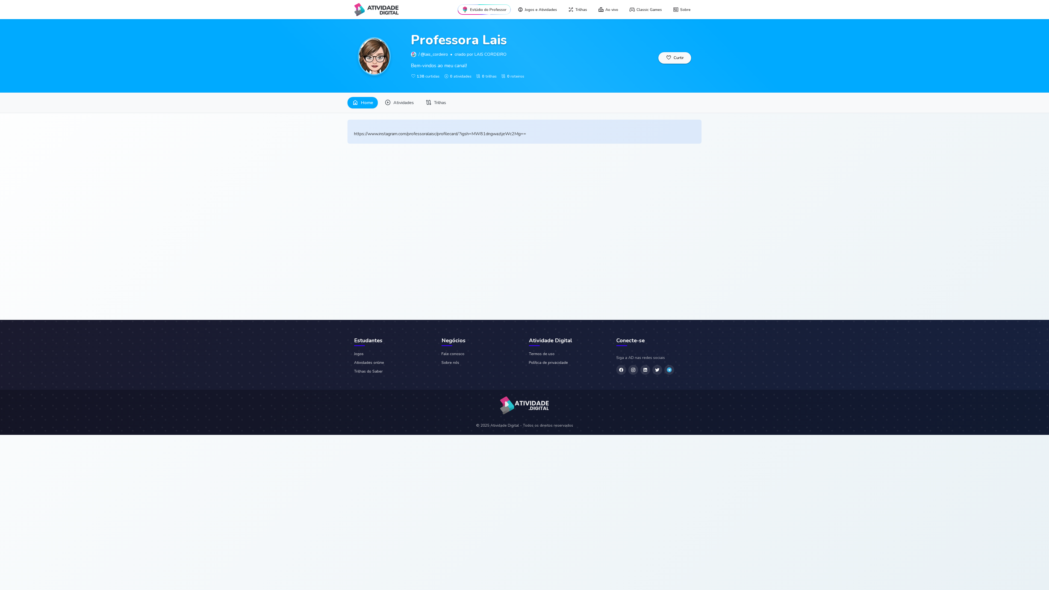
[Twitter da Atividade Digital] (657, 370)
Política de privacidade (548, 362)
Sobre (685, 9)
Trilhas (581, 9)
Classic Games (649, 9)
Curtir (675, 58)
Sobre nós (450, 362)
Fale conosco (452, 353)
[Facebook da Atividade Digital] (621, 370)
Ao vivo (611, 9)
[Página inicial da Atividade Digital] (524, 406)
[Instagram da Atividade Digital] (633, 370)
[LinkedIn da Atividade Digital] (645, 370)
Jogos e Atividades (541, 9)
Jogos (359, 353)
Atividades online (369, 362)
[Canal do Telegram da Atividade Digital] (669, 370)
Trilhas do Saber (368, 371)
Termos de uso (542, 353)
